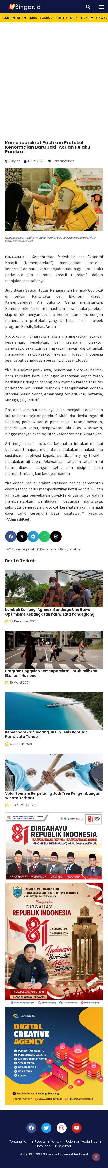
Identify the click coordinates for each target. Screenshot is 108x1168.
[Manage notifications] (96, 1157)
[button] (88, 7)
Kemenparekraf (27, 549)
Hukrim (87, 18)
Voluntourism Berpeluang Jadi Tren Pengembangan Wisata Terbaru (52, 796)
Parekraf (75, 549)
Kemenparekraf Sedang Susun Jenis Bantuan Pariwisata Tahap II (46, 734)
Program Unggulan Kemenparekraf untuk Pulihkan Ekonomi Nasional (51, 673)
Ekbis (32, 18)
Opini (74, 18)
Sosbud (46, 18)
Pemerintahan (13, 18)
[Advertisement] (54, 79)
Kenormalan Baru (53, 549)
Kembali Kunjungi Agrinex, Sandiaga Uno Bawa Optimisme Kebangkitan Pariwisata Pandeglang (49, 612)
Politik (61, 18)
